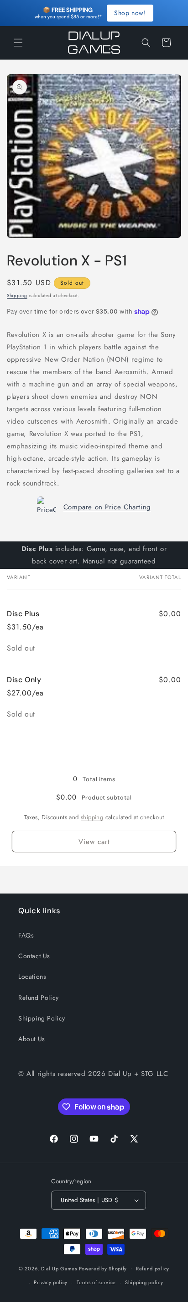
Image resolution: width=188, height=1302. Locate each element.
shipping (92, 817)
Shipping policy (144, 1282)
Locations (32, 976)
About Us (31, 1038)
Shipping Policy (41, 1018)
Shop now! (130, 12)
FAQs (26, 935)
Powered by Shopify (103, 1268)
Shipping (17, 295)
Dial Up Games (59, 1268)
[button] (18, 43)
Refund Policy (38, 997)
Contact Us (34, 955)
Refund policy (152, 1268)
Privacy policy (51, 1282)
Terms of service (96, 1282)
